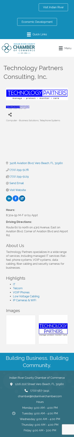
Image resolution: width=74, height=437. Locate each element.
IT (14, 284)
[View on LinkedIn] (9, 200)
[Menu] (37, 34)
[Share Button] (10, 114)
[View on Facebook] (16, 200)
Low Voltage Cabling (26, 296)
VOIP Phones (21, 292)
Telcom (18, 288)
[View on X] (22, 200)
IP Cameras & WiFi (24, 300)
